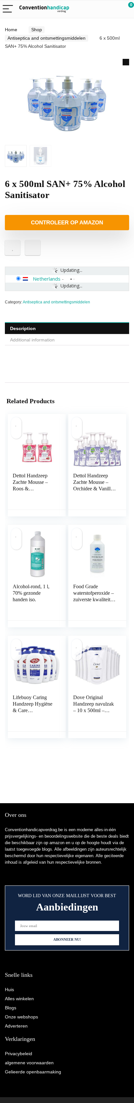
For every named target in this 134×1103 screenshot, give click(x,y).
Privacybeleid (18, 1053)
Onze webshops (21, 1016)
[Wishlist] (114, 9)
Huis (9, 989)
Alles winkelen (19, 998)
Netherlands (46, 278)
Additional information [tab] (32, 339)
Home (11, 29)
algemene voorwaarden (29, 1062)
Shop (36, 29)
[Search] (100, 9)
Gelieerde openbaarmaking (33, 1071)
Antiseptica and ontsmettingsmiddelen (46, 38)
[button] (126, 62)
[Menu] (8, 9)
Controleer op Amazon (67, 222)
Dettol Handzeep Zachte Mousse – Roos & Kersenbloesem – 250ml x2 (30, 488)
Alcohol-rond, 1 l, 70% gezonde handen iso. (31, 593)
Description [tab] (23, 328)
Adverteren (16, 1026)
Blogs (10, 1007)
